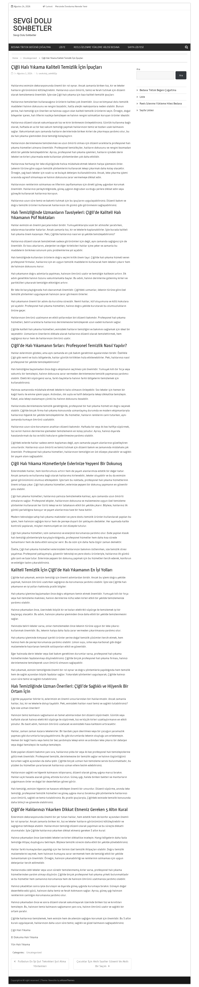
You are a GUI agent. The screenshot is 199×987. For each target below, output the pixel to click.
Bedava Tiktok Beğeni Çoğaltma (31, 47)
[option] (81, 6)
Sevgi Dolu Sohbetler (32, 24)
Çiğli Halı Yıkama (20, 930)
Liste (62, 47)
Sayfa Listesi (135, 47)
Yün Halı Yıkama (20, 944)
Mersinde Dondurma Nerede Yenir (69, 6)
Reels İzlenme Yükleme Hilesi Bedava (96, 47)
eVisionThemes (67, 980)
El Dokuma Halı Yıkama (24, 937)
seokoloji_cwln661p (48, 73)
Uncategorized (34, 952)
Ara (138, 69)
